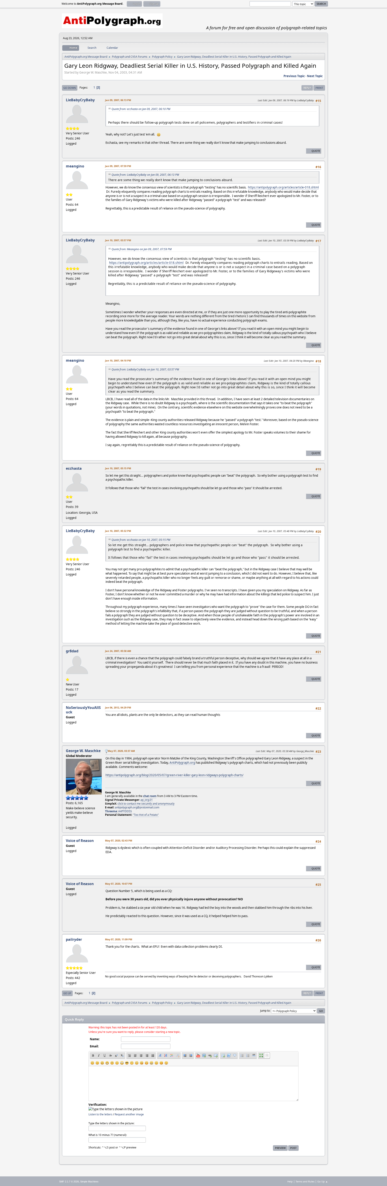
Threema (111, 811)
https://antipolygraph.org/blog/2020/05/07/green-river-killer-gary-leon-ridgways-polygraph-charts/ (174, 775)
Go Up (67, 993)
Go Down (69, 87)
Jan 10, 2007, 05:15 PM (118, 468)
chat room (150, 796)
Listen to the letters (100, 1114)
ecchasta (74, 468)
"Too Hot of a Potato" (146, 815)
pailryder (74, 939)
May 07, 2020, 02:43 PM (118, 840)
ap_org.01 (146, 800)
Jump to (265, 1011)
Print (319, 87)
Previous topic (294, 76)
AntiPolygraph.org (182, 763)
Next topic (315, 76)
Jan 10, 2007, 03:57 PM (118, 240)
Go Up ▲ (322, 1181)
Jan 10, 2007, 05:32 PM (118, 531)
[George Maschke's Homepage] (67, 822)
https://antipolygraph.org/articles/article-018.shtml (283, 187)
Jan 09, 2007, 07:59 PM (118, 166)
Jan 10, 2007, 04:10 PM (118, 360)
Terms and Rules (305, 1181)
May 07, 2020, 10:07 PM (118, 883)
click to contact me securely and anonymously (146, 803)
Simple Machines (89, 1181)
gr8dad (72, 651)
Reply (307, 87)
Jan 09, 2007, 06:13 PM (118, 100)
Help (290, 1181)
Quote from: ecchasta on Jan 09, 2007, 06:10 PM (141, 109)
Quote (316, 150)
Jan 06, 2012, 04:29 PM (118, 707)
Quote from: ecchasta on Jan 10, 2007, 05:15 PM (141, 540)
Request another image (129, 1114)
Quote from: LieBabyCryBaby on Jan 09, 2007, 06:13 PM (145, 175)
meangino (75, 166)
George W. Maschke (83, 750)
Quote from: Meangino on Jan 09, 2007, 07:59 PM (142, 249)
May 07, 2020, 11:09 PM (118, 939)
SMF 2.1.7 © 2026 (69, 1181)
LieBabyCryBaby (80, 99)
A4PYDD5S (125, 811)
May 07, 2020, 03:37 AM (121, 751)
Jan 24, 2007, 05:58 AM (118, 651)
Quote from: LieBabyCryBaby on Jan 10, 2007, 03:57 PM (145, 369)
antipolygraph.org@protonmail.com (137, 807)
